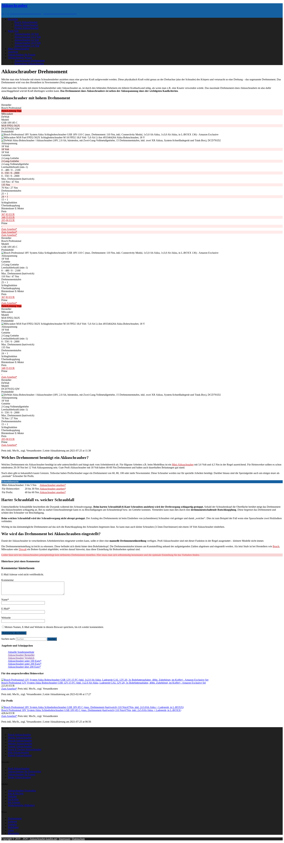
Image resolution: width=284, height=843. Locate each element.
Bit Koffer (13, 799)
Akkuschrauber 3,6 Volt (26, 45)
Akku (11, 830)
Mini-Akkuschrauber (183, 464)
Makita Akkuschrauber (26, 25)
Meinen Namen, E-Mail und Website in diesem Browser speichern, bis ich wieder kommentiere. (54, 627)
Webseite (6, 617)
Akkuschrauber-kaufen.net (43, 838)
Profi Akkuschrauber (18, 768)
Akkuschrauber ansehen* (53, 485)
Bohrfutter (13, 827)
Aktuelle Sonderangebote (21, 652)
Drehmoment (15, 818)
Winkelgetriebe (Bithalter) (21, 805)
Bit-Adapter (14, 802)
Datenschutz (78, 838)
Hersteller (13, 19)
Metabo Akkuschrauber (20, 743)
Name (4, 599)
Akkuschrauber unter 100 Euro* (24, 660)
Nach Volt (13, 31)
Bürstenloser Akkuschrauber (29, 63)
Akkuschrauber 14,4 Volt (27, 36)
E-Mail (5, 608)
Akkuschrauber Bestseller (21, 655)
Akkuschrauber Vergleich (21, 658)
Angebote (13, 51)
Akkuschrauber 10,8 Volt (27, 42)
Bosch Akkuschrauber (25, 22)
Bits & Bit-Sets (16, 793)
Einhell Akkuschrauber (20, 755)
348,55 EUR (8, 217)
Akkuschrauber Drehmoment (29, 60)
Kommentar (7, 580)
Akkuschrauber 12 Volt (26, 39)
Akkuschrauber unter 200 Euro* (24, 663)
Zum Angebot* (9, 229)
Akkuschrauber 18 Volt (26, 34)
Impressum (64, 838)
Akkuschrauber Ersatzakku (22, 790)
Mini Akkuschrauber (18, 48)
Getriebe (12, 824)
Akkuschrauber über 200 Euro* (24, 666)
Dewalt (22, 549)
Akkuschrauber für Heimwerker (24, 771)
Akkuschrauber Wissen (20, 57)
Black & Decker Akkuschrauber (24, 749)
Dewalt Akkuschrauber (20, 740)
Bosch (276, 546)
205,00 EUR (8, 220)
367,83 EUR (8, 214)
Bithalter (12, 796)
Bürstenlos (13, 833)
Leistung (12, 821)
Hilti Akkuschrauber (18, 752)
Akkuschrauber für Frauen (21, 54)
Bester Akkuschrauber (19, 777)
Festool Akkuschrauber (26, 28)
